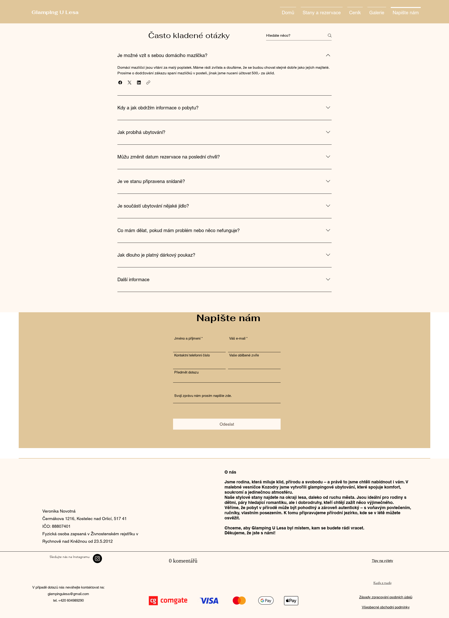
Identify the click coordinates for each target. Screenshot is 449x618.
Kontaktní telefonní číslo (192, 355)
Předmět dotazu (186, 372)
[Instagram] (97, 558)
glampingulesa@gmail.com (68, 594)
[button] (120, 82)
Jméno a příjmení (187, 338)
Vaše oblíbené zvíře (244, 355)
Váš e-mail (237, 338)
